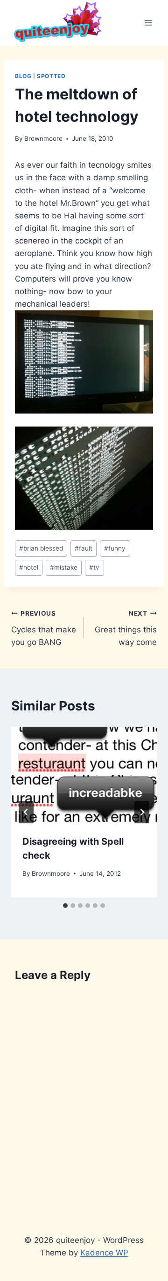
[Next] (141, 812)
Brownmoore (43, 138)
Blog (23, 75)
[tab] (65, 905)
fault (83, 548)
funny (115, 548)
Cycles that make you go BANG (43, 628)
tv (94, 567)
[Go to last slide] (26, 812)
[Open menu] (148, 22)
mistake (63, 567)
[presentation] (84, 775)
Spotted (51, 75)
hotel (28, 567)
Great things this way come (126, 628)
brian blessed (41, 548)
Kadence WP (104, 1252)
